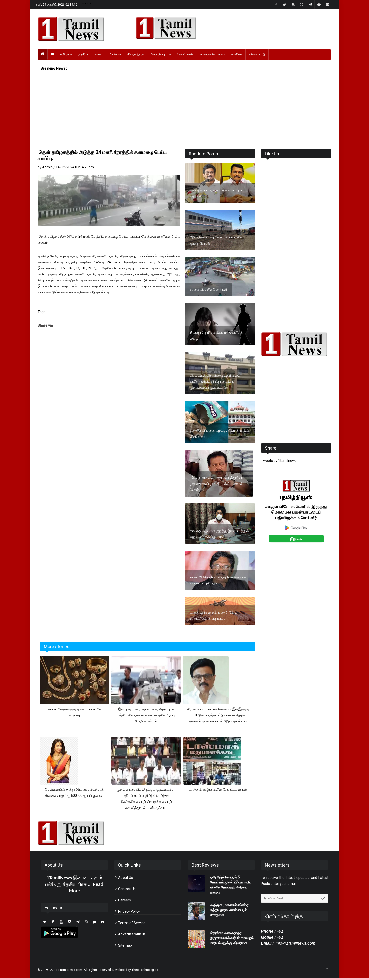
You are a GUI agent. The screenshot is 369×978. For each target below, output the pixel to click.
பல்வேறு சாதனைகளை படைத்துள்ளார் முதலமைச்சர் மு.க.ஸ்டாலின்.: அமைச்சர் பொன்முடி (218, 484)
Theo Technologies (145, 970)
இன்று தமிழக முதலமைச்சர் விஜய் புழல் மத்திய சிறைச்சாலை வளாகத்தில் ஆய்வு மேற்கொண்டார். (146, 715)
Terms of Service (131, 923)
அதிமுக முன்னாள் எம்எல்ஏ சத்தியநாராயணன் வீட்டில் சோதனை (229, 910)
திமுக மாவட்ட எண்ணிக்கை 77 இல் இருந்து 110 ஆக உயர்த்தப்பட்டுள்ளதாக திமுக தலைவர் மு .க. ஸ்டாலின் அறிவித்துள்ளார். (218, 715)
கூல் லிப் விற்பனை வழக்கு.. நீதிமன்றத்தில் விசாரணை (219, 433)
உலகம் (99, 54)
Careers (124, 900)
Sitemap (124, 945)
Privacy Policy (128, 911)
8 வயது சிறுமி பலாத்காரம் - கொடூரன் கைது (216, 335)
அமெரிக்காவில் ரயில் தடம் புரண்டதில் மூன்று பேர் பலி (216, 240)
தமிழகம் (66, 54)
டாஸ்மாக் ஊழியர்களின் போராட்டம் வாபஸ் (218, 789)
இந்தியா (83, 54)
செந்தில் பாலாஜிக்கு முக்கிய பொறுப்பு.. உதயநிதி (217, 193)
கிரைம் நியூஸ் (136, 54)
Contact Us (126, 889)
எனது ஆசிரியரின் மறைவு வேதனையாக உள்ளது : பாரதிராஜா (218, 580)
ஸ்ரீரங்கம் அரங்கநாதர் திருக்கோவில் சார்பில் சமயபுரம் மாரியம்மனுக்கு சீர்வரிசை (232, 938)
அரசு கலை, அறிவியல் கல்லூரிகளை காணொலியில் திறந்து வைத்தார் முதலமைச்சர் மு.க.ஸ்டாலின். (215, 381)
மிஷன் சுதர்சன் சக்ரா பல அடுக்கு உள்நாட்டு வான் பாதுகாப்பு (213, 615)
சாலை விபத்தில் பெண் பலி (208, 289)
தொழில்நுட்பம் (161, 54)
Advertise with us (131, 934)
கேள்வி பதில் (185, 54)
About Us (125, 878)
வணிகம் (236, 54)
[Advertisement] (184, 110)
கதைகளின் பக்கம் (212, 54)
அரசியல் (115, 54)
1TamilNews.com (70, 970)
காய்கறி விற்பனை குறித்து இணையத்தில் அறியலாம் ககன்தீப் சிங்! (219, 534)
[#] (296, 344)
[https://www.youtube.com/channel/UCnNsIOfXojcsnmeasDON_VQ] (231, 28)
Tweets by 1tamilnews (279, 461)
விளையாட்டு (257, 54)
